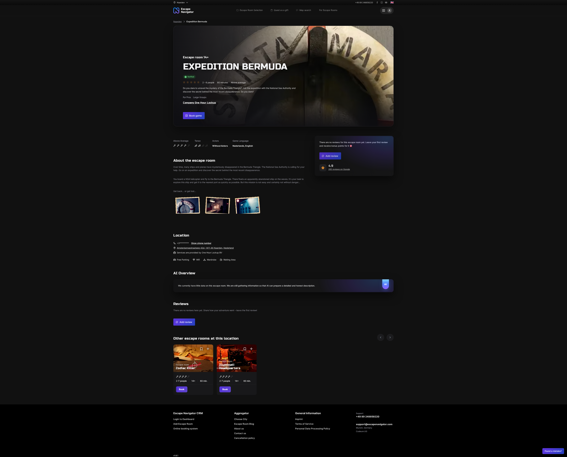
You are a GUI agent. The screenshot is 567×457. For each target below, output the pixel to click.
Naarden (177, 21)
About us (239, 428)
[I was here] (208, 349)
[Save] (201, 349)
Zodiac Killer (185, 368)
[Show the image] (187, 205)
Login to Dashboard (183, 419)
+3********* (183, 243)
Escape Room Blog (244, 423)
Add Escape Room (183, 423)
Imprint (299, 419)
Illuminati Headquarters (229, 366)
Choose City (240, 419)
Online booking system (185, 428)
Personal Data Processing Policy (312, 428)
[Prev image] (380, 337)
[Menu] (387, 10)
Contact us (240, 433)
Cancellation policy (244, 438)
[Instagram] (381, 2)
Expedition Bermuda (196, 21)
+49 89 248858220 (364, 2)
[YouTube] (386, 2)
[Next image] (390, 337)
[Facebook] (377, 2)
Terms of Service (304, 423)
